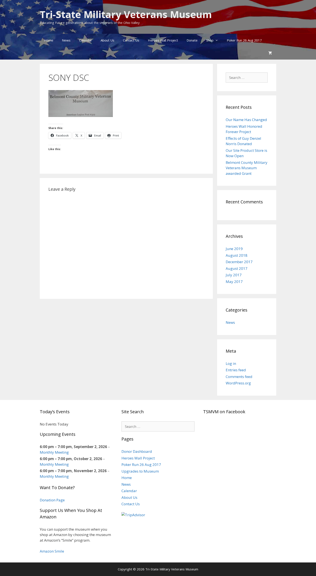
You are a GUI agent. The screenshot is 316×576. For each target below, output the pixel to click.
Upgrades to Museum (140, 471)
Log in (231, 363)
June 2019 (234, 248)
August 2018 (236, 255)
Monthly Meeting (54, 452)
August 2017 (236, 268)
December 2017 (239, 261)
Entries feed (236, 369)
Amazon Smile (52, 551)
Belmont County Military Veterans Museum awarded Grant (246, 168)
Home (48, 40)
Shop (209, 40)
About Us (107, 40)
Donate (192, 40)
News (66, 40)
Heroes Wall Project (163, 40)
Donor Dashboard (136, 451)
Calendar (85, 40)
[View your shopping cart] (270, 53)
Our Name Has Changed (246, 119)
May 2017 (234, 281)
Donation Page (52, 500)
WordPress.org (238, 383)
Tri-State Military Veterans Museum (126, 14)
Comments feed (239, 376)
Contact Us (131, 40)
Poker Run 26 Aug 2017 (244, 40)
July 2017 (234, 274)
